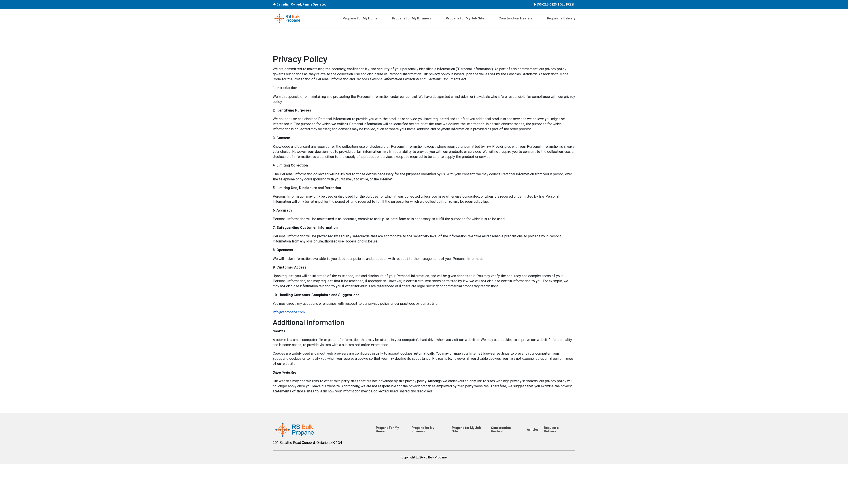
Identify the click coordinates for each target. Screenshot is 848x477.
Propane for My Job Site (465, 18)
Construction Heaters (515, 18)
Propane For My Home (360, 18)
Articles (533, 429)
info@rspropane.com (289, 312)
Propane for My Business (411, 18)
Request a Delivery (561, 18)
